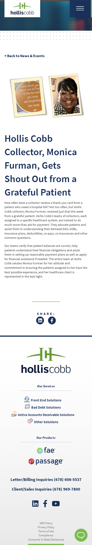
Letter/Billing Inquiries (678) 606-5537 (46, 479)
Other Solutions (46, 422)
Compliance (46, 535)
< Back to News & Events (24, 55)
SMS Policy (46, 523)
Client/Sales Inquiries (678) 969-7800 (46, 489)
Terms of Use (46, 531)
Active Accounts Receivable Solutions (46, 414)
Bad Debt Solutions (46, 407)
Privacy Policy (46, 527)
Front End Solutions (46, 400)
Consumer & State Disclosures (46, 539)
